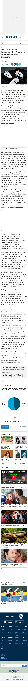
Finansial (10, 626)
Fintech (16, 630)
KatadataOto (4, 658)
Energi (2, 632)
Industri (2, 629)
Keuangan (19, 43)
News (23, 639)
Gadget (16, 633)
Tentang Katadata (9, 674)
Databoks (3, 655)
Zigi (5, 47)
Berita (2, 626)
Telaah (16, 640)
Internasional (3, 630)
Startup (16, 632)
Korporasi (10, 632)
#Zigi (3, 380)
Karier (21, 674)
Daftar (24, 665)
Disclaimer (24, 676)
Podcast (23, 644)
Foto (23, 643)
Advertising (16, 674)
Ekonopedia (24, 626)
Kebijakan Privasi (17, 676)
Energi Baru (3, 640)
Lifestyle (10, 43)
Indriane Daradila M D (12, 60)
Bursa (9, 630)
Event (2, 657)
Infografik (10, 640)
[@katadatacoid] (18, 671)
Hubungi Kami (14, 677)
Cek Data (10, 643)
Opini (16, 642)
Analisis (9, 642)
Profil (23, 630)
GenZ (15, 43)
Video (24, 43)
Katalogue (24, 642)
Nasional (3, 628)
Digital (16, 626)
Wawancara (17, 643)
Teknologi (17, 635)
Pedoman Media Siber (7, 676)
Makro (9, 628)
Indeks (2, 649)
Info (2, 648)
